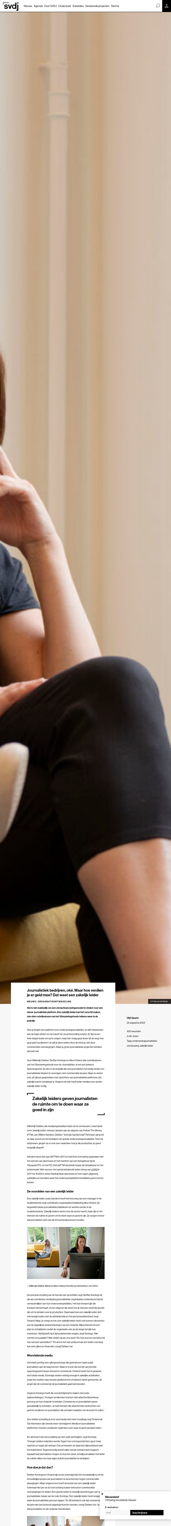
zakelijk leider (146, 1045)
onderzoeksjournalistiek (145, 1040)
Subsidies (78, 6)
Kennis (115, 6)
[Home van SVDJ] (10, 6)
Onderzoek (64, 6)
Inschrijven (140, 1512)
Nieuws (28, 6)
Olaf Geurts (133, 1017)
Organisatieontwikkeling (54, 1001)
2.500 (94, 1169)
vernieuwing (133, 1045)
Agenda (38, 6)
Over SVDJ (50, 6)
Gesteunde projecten (97, 6)
